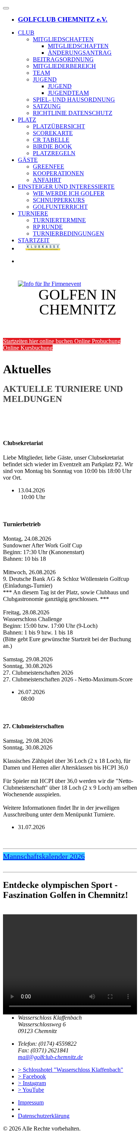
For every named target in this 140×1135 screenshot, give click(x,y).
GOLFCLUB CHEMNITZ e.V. (63, 19)
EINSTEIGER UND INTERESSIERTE (66, 186)
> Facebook (32, 1076)
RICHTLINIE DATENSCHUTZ (72, 113)
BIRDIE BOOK (52, 146)
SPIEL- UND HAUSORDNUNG (74, 99)
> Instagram (32, 1083)
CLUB (26, 32)
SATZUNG (47, 106)
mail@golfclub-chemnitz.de (50, 1057)
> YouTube (31, 1090)
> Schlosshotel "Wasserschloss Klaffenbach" (70, 1070)
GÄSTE (28, 160)
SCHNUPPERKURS (59, 200)
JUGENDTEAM (68, 93)
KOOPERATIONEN (58, 173)
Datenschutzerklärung (43, 1116)
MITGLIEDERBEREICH (64, 66)
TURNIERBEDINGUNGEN (68, 233)
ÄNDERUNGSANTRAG (80, 52)
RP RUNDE (48, 227)
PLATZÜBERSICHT (59, 126)
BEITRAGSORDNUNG (63, 59)
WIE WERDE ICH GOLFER (69, 193)
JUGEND (45, 79)
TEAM (41, 73)
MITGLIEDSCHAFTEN (63, 39)
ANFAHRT (47, 180)
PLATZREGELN (54, 153)
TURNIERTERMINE (59, 220)
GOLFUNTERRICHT (60, 207)
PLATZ (27, 119)
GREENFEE (48, 166)
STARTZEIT (34, 240)
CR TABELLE (51, 140)
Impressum (31, 1102)
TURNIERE (33, 213)
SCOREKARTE (53, 133)
